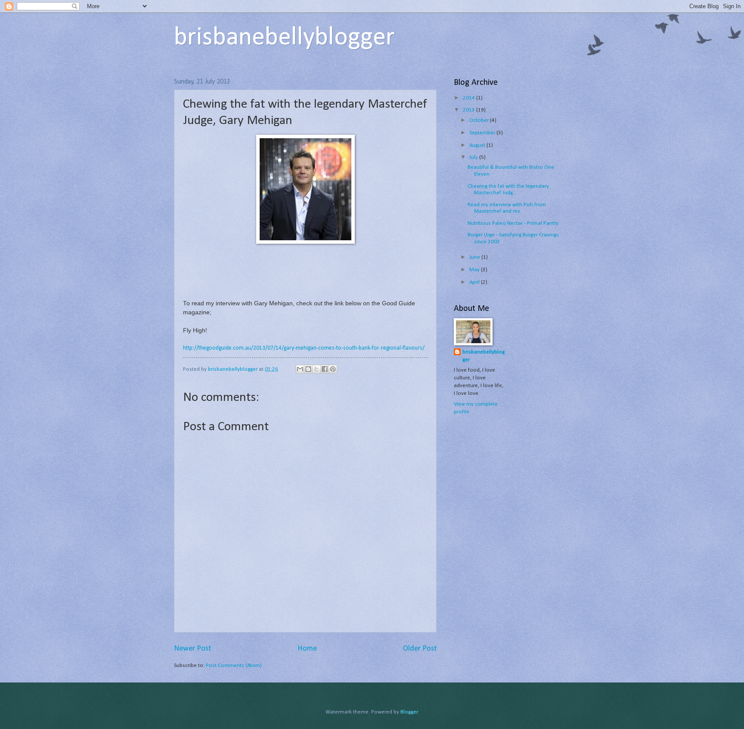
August (478, 145)
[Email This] (300, 369)
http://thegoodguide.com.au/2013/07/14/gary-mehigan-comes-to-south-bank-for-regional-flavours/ (304, 348)
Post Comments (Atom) (234, 665)
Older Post (420, 649)
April (475, 282)
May (475, 270)
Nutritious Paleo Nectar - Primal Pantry (513, 223)
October (479, 120)
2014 (469, 98)
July (474, 157)
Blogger (409, 712)
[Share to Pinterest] (333, 369)
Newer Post (192, 649)
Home (307, 649)
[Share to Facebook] (324, 369)
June (475, 257)
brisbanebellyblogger (284, 38)
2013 (469, 110)
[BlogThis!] (308, 369)
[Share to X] (316, 369)
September (482, 133)
